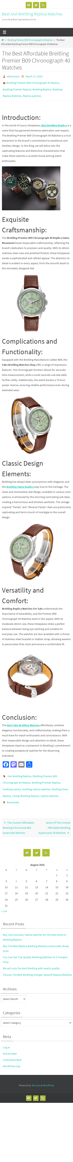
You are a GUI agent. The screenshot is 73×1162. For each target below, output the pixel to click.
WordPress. (48, 1077)
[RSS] (43, 5)
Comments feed (12, 1052)
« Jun (4, 903)
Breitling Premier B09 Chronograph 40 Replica (30, 40)
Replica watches (32, 93)
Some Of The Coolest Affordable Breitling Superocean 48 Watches (54, 820)
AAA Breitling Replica (19, 772)
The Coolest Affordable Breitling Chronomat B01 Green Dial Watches (18, 820)
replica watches (49, 789)
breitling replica (12, 784)
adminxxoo (13, 76)
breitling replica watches (36, 784)
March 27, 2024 (34, 76)
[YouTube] (29, 5)
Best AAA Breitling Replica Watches (32, 14)
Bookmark (13, 795)
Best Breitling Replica (54, 122)
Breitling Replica (42, 87)
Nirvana (36, 1077)
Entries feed (10, 1045)
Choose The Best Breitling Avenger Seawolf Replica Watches (37, 966)
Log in (6, 1039)
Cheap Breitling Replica (25, 789)
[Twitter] (36, 5)
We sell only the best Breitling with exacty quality (31, 960)
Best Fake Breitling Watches (23, 721)
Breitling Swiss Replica (20, 483)
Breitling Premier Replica (17, 87)
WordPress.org (11, 1058)
